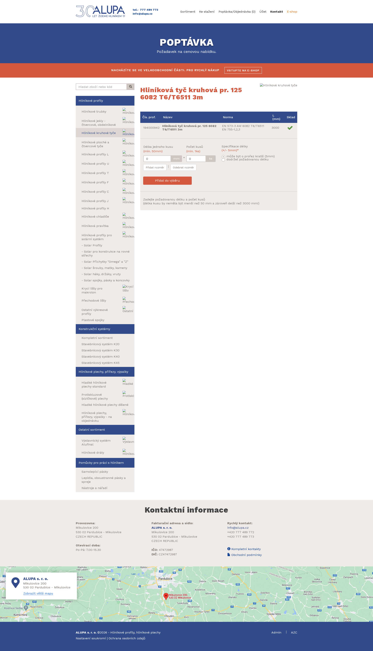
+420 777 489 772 (240, 532)
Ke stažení (207, 11)
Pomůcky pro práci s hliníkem (101, 463)
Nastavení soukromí (91, 638)
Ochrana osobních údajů (127, 638)
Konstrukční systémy (94, 329)
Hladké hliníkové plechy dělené (105, 405)
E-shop (292, 11)
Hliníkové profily (91, 100)
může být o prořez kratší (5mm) (251, 156)
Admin (276, 632)
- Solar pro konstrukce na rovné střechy (106, 253)
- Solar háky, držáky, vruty (101, 274)
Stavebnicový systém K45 (100, 363)
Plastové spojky (93, 320)
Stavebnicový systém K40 (101, 356)
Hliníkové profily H (95, 208)
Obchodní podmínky (246, 555)
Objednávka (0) (237, 11)
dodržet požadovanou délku (248, 159)
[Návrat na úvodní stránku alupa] (101, 11)
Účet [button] (262, 11)
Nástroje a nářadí (94, 488)
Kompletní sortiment (97, 338)
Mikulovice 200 (87, 527)
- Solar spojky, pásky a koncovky (106, 280)
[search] (130, 86)
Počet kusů (194, 149)
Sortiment (187, 11)
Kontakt (276, 11)
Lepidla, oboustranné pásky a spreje (104, 480)
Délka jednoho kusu (158, 149)
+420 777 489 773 (240, 536)
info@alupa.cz (143, 13)
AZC (294, 632)
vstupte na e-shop (243, 70)
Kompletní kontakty (245, 549)
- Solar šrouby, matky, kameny (104, 268)
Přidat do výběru (167, 180)
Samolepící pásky (95, 471)
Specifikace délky (235, 148)
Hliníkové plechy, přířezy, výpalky (103, 372)
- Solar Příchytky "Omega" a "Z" (105, 261)
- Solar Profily (92, 245)
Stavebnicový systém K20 (100, 344)
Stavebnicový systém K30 (100, 350)
